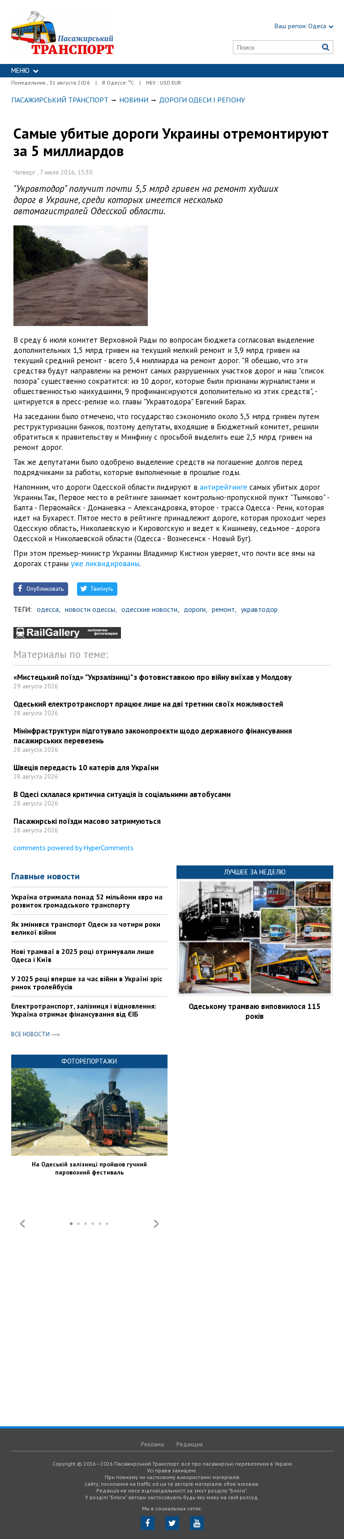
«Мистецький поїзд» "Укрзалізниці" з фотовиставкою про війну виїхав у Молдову (152, 677)
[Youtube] (197, 1523)
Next (156, 1223)
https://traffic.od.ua (83, 32)
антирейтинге (223, 487)
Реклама (152, 1444)
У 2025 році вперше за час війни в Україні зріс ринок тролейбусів (86, 982)
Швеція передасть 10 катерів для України (86, 767)
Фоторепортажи (89, 1061)
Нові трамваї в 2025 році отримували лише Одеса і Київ (82, 955)
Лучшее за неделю (255, 872)
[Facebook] (148, 1523)
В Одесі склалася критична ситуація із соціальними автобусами (122, 794)
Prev (22, 1223)
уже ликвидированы (105, 563)
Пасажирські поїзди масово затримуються (87, 821)
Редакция (189, 1444)
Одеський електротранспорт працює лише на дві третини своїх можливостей (148, 704)
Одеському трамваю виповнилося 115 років (255, 1011)
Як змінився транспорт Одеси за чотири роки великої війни (85, 928)
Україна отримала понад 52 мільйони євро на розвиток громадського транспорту (87, 900)
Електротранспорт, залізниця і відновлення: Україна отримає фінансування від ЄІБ (83, 1009)
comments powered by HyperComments (73, 847)
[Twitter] (172, 1523)
